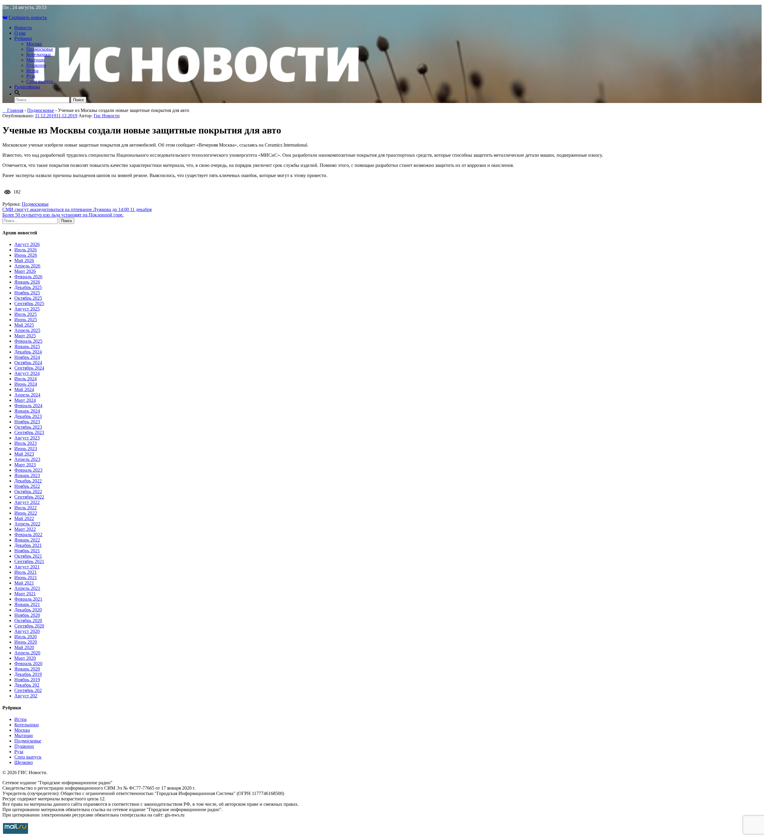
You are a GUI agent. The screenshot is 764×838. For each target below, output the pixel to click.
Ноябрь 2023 (27, 421)
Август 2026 (27, 244)
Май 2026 (24, 260)
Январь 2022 (27, 539)
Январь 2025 (27, 346)
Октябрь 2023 (28, 427)
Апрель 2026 (27, 265)
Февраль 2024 (28, 405)
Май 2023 (24, 453)
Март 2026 (25, 271)
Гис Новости (107, 115)
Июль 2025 (25, 314)
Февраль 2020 (28, 663)
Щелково (23, 762)
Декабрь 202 (26, 685)
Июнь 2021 (25, 577)
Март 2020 (25, 658)
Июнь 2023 (25, 448)
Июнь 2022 (25, 513)
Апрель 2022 (27, 523)
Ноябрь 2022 (27, 486)
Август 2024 (27, 373)
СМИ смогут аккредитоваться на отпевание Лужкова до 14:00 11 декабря (77, 209)
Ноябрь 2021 (27, 550)
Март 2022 (25, 529)
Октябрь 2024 (28, 362)
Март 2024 (25, 400)
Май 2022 (24, 518)
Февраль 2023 (28, 470)
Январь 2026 (27, 282)
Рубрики (23, 38)
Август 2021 (27, 566)
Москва (34, 43)
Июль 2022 (25, 507)
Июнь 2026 (25, 255)
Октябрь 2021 (28, 556)
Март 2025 (25, 335)
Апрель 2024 (27, 394)
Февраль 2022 (28, 534)
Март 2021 (25, 593)
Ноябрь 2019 (27, 679)
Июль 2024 (25, 378)
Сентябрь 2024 (29, 367)
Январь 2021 (27, 604)
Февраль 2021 (28, 599)
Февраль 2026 (28, 276)
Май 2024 (24, 389)
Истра (32, 70)
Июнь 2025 (25, 319)
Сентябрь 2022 (29, 496)
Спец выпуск (39, 81)
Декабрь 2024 (28, 351)
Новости (23, 27)
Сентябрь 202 (28, 690)
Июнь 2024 (25, 384)
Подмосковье (39, 49)
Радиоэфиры (27, 86)
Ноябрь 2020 (27, 615)
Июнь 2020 (25, 642)
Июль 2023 (25, 443)
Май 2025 (24, 324)
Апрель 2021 (27, 588)
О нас (20, 33)
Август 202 (25, 695)
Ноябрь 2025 (27, 292)
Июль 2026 (25, 249)
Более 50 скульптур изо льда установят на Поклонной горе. (63, 214)
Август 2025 (27, 308)
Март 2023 (25, 464)
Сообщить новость (28, 17)
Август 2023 (27, 437)
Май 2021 (24, 582)
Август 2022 (27, 502)
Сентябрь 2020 (29, 625)
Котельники (38, 54)
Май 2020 (24, 647)
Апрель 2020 (27, 652)
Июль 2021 (25, 572)
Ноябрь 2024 (27, 357)
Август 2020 (27, 631)
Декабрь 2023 (28, 416)
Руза (30, 76)
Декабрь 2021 (28, 545)
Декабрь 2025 (28, 287)
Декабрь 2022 (28, 480)
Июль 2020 (25, 636)
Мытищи (35, 59)
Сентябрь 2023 (29, 432)
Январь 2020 (27, 668)
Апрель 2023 (27, 459)
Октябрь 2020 (28, 620)
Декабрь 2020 (28, 609)
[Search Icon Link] (17, 93)
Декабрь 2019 (28, 674)
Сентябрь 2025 (29, 303)
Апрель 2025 (27, 330)
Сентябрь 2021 (29, 561)
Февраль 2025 (28, 341)
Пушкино (36, 65)
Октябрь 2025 (28, 298)
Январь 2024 (27, 410)
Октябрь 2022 (28, 491)
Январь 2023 (27, 475)
